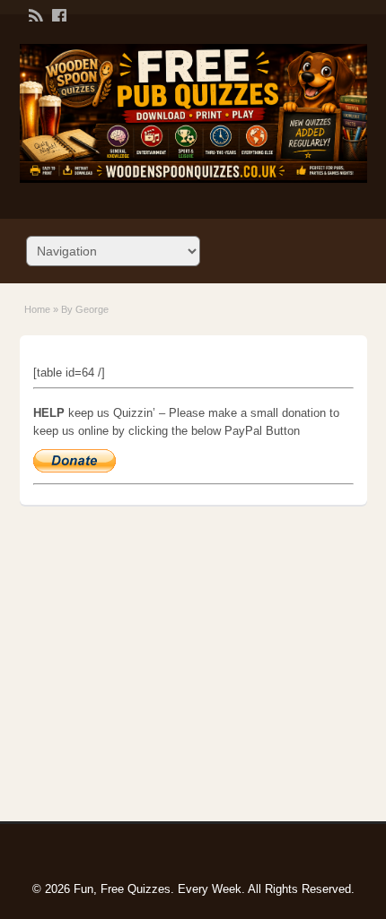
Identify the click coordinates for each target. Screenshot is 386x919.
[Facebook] (57, 14)
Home (37, 309)
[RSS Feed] (34, 14)
